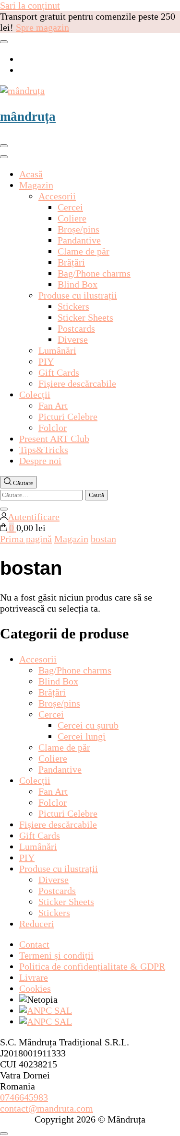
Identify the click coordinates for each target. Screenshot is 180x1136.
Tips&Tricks (43, 449)
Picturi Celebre (67, 416)
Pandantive (79, 240)
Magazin (36, 185)
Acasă (31, 174)
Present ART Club (54, 438)
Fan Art (53, 405)
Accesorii (57, 196)
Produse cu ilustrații (77, 295)
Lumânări (57, 350)
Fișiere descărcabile (77, 383)
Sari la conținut (30, 5)
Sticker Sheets (85, 317)
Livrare (33, 977)
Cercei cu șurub (88, 725)
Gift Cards (58, 372)
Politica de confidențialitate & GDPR (92, 966)
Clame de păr (83, 251)
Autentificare (34, 516)
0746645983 (24, 1097)
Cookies (35, 988)
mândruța (28, 116)
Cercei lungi (82, 736)
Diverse (73, 339)
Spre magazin (42, 27)
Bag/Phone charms (94, 273)
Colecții (34, 394)
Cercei (70, 207)
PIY (46, 361)
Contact (34, 944)
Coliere (72, 218)
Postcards (76, 328)
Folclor (52, 427)
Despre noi (40, 460)
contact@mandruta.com (46, 1108)
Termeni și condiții (56, 955)
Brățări (71, 262)
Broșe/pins (78, 229)
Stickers (73, 306)
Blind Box (77, 284)
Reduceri (36, 923)
